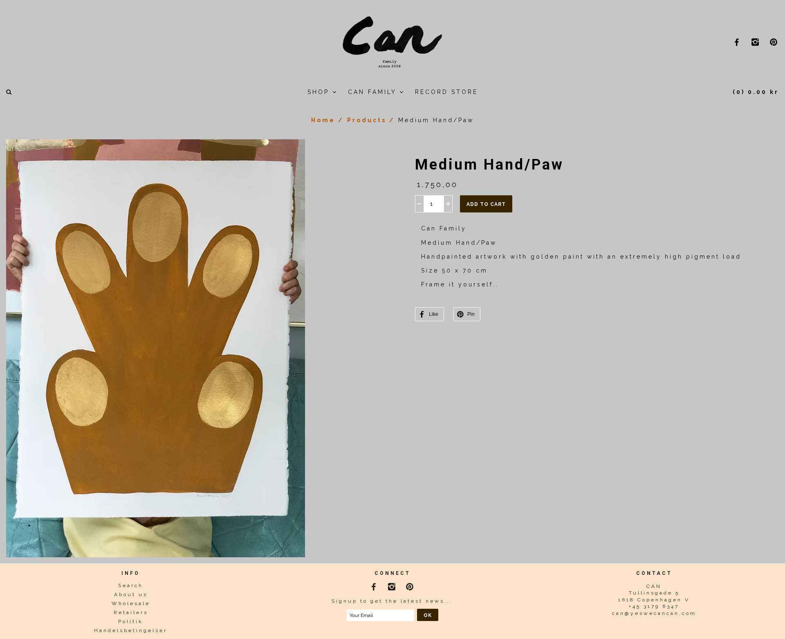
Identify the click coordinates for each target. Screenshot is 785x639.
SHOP (319, 92)
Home (323, 120)
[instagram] (756, 42)
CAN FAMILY (373, 92)
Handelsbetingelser (130, 630)
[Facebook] (374, 585)
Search (130, 585)
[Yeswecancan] (392, 40)
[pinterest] (774, 42)
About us (131, 594)
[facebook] (737, 42)
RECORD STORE (446, 92)
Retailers (131, 612)
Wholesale (131, 603)
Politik (130, 621)
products (366, 120)
